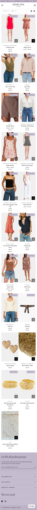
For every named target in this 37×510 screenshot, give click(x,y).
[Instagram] (5, 501)
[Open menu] (4, 5)
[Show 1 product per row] (31, 11)
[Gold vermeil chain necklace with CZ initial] (9, 425)
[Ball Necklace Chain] (27, 346)
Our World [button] (5, 482)
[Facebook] (2, 501)
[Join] (33, 467)
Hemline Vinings (9, 507)
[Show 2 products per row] (34, 11)
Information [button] (6, 476)
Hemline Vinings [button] (8, 487)
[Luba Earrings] (9, 346)
